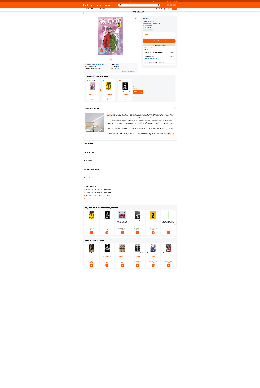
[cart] (174, 5)
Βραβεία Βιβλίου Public (100, 195)
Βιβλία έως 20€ (107, 192)
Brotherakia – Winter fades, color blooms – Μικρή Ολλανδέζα (122, 221)
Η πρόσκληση (137, 220)
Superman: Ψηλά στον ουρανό (168, 253)
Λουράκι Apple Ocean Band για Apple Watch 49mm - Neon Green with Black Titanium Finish (168, 221)
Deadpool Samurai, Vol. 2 (138, 252)
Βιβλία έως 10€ (107, 189)
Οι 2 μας (153, 220)
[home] (88, 5)
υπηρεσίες (107, 5)
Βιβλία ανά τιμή (98, 189)
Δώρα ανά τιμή (101, 198)
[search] (120, 5)
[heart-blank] (168, 5)
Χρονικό (117, 64)
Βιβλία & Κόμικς (89, 189)
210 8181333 (134, 1)
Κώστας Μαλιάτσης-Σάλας (98, 64)
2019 (108, 195)
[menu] (95, 5)
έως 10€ (108, 198)
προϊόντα (99, 5)
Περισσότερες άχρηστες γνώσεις (122, 253)
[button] (173, 1)
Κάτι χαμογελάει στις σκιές (107, 220)
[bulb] (103, 5)
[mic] (158, 5)
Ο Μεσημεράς (91, 220)
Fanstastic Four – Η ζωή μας (153, 253)
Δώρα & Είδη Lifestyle (91, 198)
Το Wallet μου (142, 1)
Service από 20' (161, 1)
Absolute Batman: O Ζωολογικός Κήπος (91, 253)
